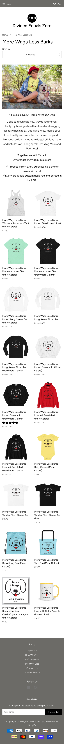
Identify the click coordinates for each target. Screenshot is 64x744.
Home (5, 35)
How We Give (32, 655)
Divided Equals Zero (35, 721)
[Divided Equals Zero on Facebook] (28, 688)
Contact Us (32, 668)
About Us (32, 650)
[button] (10, 422)
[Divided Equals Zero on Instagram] (35, 688)
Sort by (6, 48)
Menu (9, 4)
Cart (59, 4)
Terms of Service (32, 672)
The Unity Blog (32, 663)
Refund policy (32, 659)
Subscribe (53, 711)
